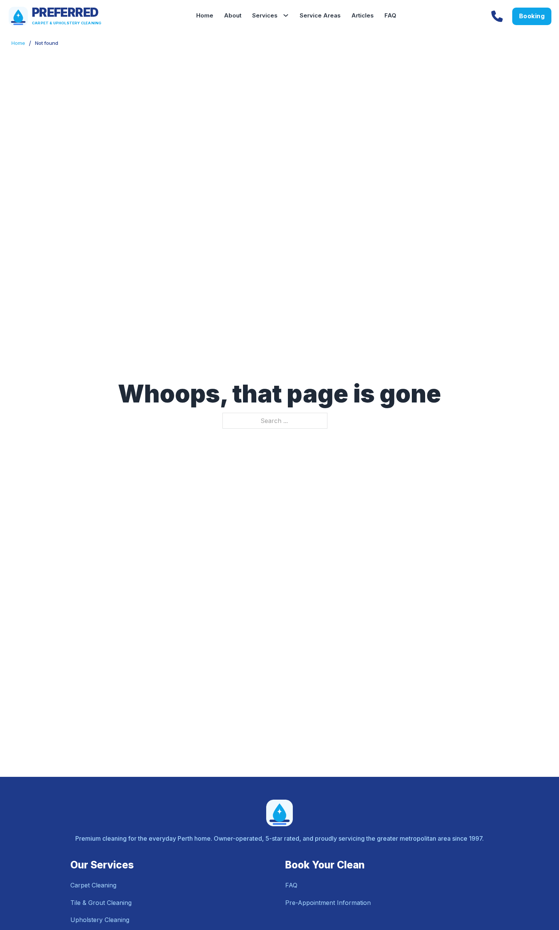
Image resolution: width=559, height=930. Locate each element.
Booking (532, 16)
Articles (362, 15)
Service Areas (320, 15)
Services (265, 15)
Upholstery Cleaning (99, 920)
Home (204, 15)
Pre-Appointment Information (328, 902)
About (232, 15)
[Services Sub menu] (288, 16)
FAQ (390, 15)
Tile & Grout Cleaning (101, 902)
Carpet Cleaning (93, 885)
